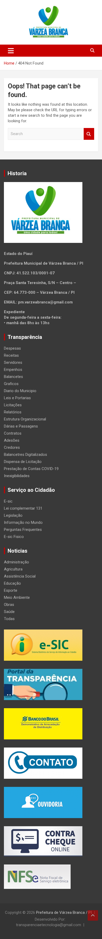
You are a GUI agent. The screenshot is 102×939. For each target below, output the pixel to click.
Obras (9, 604)
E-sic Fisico (14, 536)
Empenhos (13, 369)
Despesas (12, 348)
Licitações (13, 405)
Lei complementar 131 (23, 508)
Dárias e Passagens (21, 426)
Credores (12, 447)
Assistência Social (20, 576)
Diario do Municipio (20, 390)
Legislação (13, 515)
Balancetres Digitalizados (25, 454)
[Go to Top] (93, 915)
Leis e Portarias (17, 398)
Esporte (10, 590)
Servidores (13, 362)
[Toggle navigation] (11, 51)
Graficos (11, 383)
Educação (12, 583)
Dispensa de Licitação (23, 461)
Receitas (11, 355)
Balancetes (13, 376)
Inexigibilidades (17, 475)
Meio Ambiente (17, 597)
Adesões (11, 440)
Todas (9, 618)
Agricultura (13, 569)
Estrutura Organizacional (25, 419)
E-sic (8, 501)
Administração (16, 562)
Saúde (9, 611)
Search (89, 134)
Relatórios (12, 412)
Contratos (12, 433)
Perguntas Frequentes (23, 529)
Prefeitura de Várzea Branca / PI (64, 912)
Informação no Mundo (23, 522)
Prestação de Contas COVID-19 (31, 468)
